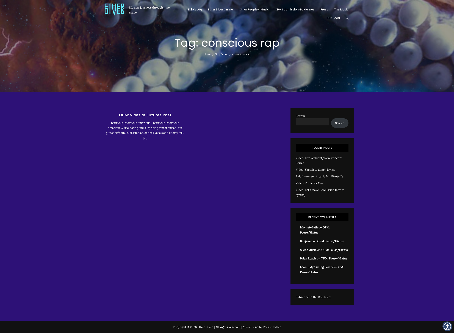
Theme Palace (272, 327)
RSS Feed (333, 18)
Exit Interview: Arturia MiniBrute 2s (319, 176)
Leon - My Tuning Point (316, 267)
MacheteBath (309, 227)
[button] (447, 326)
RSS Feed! (324, 297)
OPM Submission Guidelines (294, 9)
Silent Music (308, 250)
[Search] (347, 18)
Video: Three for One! (310, 183)
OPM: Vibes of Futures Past (145, 115)
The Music (341, 9)
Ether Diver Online (220, 9)
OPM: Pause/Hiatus (330, 241)
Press (324, 9)
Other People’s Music (254, 9)
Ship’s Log (195, 9)
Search (300, 116)
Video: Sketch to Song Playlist (315, 169)
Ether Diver (205, 327)
